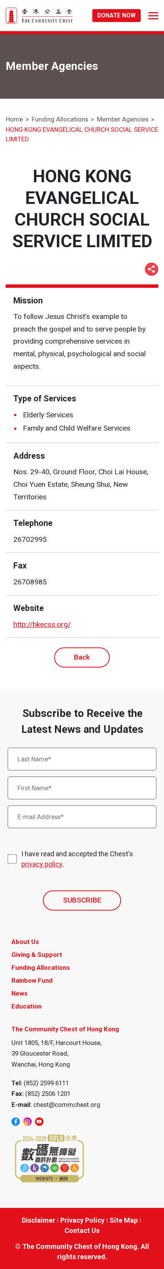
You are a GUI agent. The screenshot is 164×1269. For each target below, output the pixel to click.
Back (82, 657)
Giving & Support (36, 954)
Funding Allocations (60, 119)
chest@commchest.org (66, 1104)
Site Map (123, 1220)
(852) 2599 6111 (46, 1083)
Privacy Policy (82, 1220)
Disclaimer (38, 1220)
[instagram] (27, 1121)
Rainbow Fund (32, 980)
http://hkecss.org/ (42, 624)
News (19, 993)
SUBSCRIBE (82, 900)
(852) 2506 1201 (48, 1093)
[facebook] (15, 1121)
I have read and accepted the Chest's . (77, 859)
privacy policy (42, 864)
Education (26, 1006)
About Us (25, 941)
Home (14, 119)
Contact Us (82, 1230)
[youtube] (39, 1121)
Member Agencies (122, 119)
